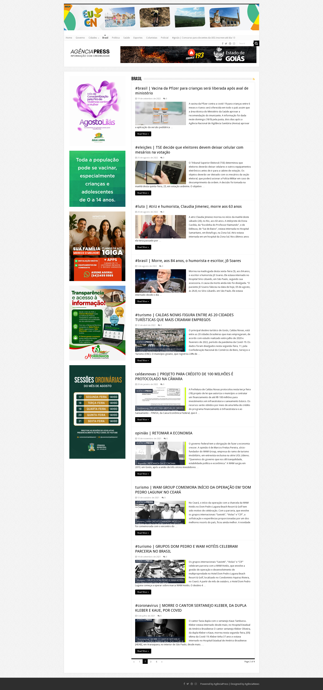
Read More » (143, 134)
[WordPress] (230, 43)
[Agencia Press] (90, 52)
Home (69, 37)
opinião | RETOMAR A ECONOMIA (163, 433)
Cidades (93, 37)
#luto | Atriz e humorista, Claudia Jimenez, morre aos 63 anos (188, 206)
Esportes (137, 37)
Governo (80, 37)
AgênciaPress (221, 684)
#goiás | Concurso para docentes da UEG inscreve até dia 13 (203, 37)
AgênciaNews (252, 684)
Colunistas (151, 37)
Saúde (126, 37)
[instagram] (234, 43)
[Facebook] (223, 43)
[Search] (256, 43)
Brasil (105, 37)
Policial (164, 37)
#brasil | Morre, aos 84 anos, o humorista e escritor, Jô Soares (188, 260)
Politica (116, 37)
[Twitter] (226, 43)
